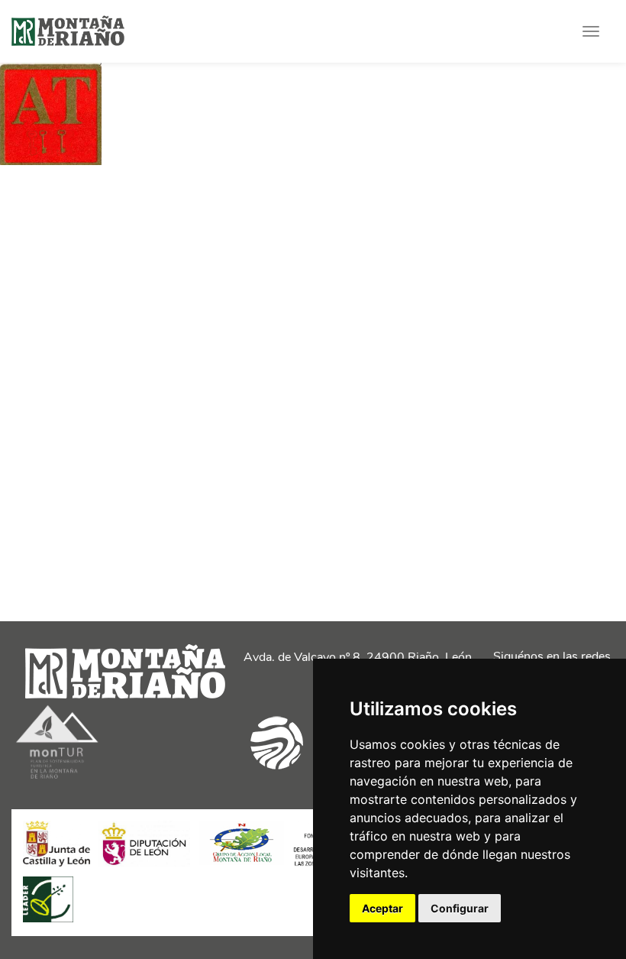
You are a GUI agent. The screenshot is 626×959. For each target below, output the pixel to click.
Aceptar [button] (382, 908)
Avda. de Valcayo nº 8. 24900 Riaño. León (358, 657)
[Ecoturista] (57, 780)
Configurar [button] (460, 908)
